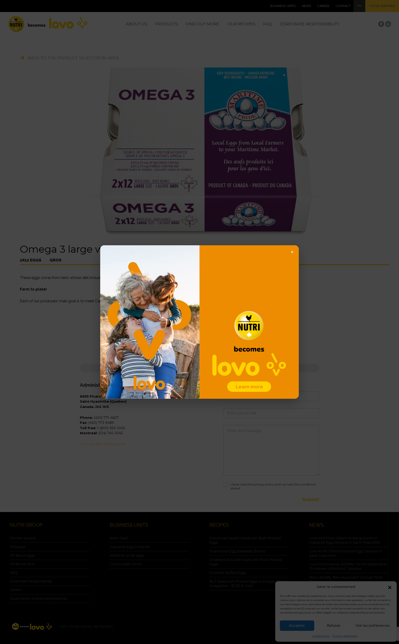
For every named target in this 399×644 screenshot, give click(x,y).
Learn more (249, 386)
